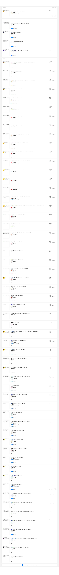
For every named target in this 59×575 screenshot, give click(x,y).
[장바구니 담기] (55, 16)
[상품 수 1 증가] (52, 16)
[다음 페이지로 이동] (38, 565)
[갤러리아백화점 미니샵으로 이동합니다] (51, 151)
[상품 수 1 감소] (49, 16)
